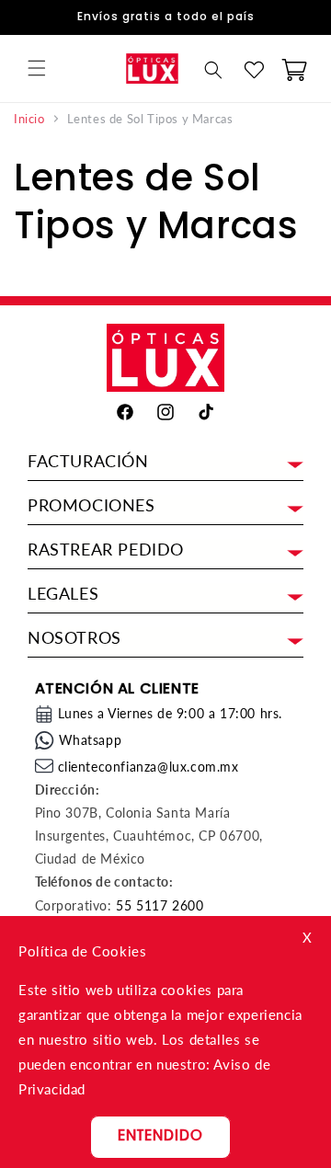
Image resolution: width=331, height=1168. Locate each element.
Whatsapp (90, 740)
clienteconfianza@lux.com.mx (148, 766)
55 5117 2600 (159, 905)
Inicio (29, 119)
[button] (37, 68)
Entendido (160, 1137)
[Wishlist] (254, 70)
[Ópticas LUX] (151, 68)
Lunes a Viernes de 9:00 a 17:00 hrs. (170, 713)
